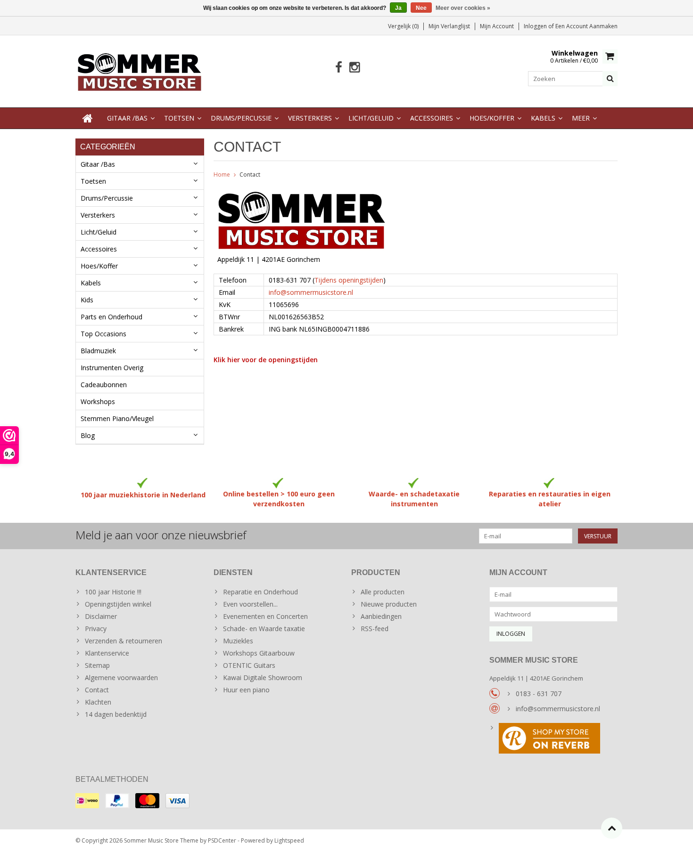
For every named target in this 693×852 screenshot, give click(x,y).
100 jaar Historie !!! (113, 591)
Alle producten (382, 591)
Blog (88, 435)
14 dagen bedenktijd (116, 714)
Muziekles (238, 640)
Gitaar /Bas (127, 118)
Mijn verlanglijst (449, 26)
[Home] (87, 118)
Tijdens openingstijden (348, 280)
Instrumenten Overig (112, 367)
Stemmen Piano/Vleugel (117, 418)
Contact (249, 174)
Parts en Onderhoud (111, 316)
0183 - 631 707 (538, 693)
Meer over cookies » (463, 8)
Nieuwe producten (389, 604)
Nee (421, 8)
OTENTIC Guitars (249, 665)
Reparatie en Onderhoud (260, 591)
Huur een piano (246, 689)
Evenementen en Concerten (265, 616)
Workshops (98, 401)
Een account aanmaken (586, 26)
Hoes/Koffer (492, 118)
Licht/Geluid (371, 118)
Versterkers (310, 118)
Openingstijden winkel (118, 604)
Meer (581, 118)
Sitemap (97, 665)
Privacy (96, 628)
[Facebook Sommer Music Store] (339, 67)
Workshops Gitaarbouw (259, 653)
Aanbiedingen (381, 616)
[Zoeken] (610, 78)
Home (222, 174)
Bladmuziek (98, 350)
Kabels (543, 118)
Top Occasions (103, 333)
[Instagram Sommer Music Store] (354, 67)
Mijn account (497, 26)
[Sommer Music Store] (139, 70)
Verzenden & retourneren (123, 640)
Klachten (98, 702)
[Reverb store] (553, 739)
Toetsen (179, 118)
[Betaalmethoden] (87, 800)
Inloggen (536, 26)
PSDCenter (222, 840)
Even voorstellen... (250, 604)
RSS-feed (374, 628)
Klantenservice (107, 653)
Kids (87, 299)
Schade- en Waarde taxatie (264, 628)
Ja (398, 8)
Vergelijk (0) (403, 26)
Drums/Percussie (241, 118)
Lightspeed (289, 840)
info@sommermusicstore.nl (311, 292)
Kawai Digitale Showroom (262, 677)
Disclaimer (101, 616)
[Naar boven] (611, 828)
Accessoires (431, 118)
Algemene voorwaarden (121, 677)
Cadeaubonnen (104, 384)
